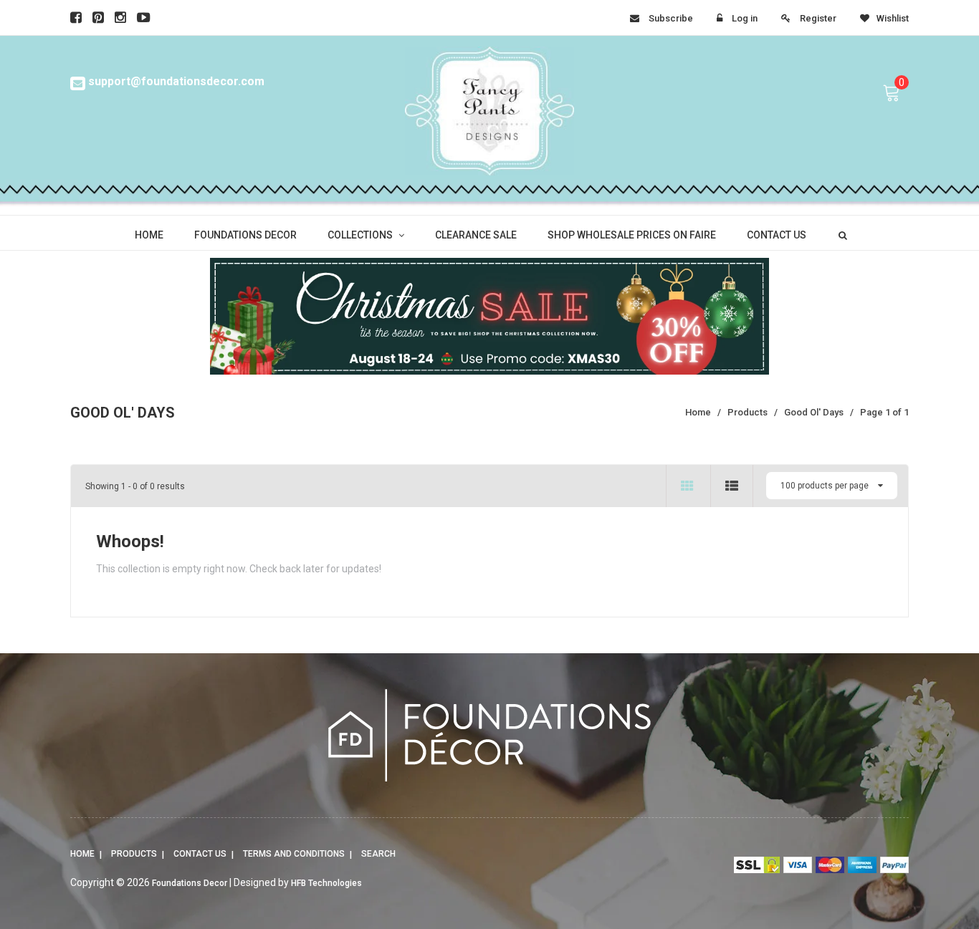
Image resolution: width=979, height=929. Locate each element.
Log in (745, 18)
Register (818, 18)
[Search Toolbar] (841, 234)
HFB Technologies (326, 883)
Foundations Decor (189, 883)
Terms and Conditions (294, 854)
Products (134, 854)
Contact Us (199, 854)
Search (378, 854)
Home (82, 854)
